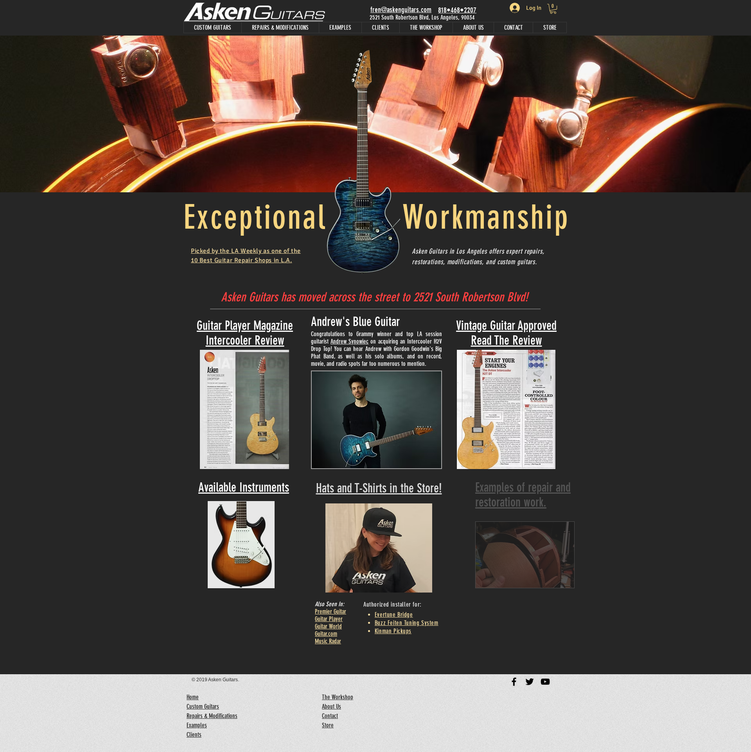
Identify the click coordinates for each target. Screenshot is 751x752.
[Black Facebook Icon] (513, 681)
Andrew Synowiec (349, 341)
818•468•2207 (457, 9)
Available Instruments (243, 487)
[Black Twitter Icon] (529, 681)
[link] (553, 9)
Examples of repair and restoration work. (504, 495)
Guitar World (328, 626)
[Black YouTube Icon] (545, 681)
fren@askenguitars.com (400, 9)
